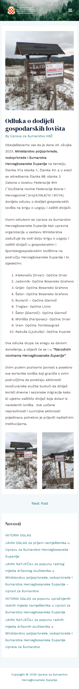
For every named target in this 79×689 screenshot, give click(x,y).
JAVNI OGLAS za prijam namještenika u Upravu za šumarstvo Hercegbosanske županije (37, 549)
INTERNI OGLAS (18, 535)
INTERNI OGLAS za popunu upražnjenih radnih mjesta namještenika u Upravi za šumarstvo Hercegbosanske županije (38, 605)
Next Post (40, 503)
